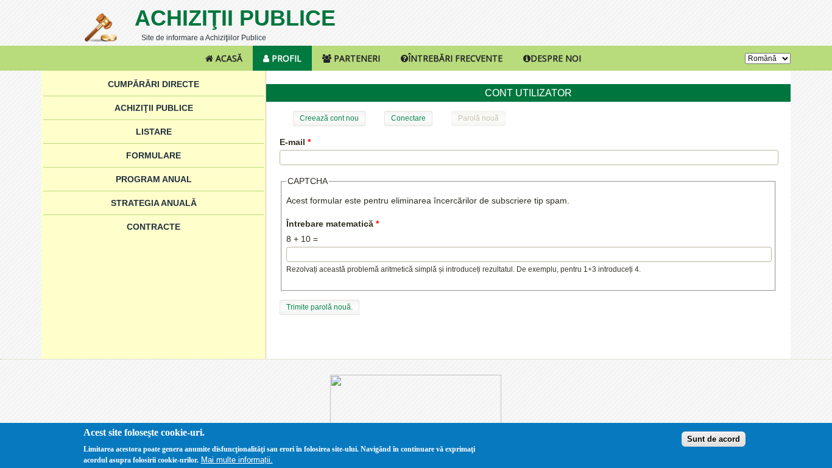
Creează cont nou (329, 118)
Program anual (154, 179)
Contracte (153, 227)
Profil (285, 58)
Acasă (227, 58)
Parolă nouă (482, 118)
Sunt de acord (713, 438)
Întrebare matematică (332, 224)
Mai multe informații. (237, 459)
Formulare (153, 155)
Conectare (408, 118)
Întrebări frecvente (455, 58)
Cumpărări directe (153, 84)
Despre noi (556, 58)
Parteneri (355, 58)
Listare (154, 131)
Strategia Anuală (154, 203)
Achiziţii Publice (235, 17)
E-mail (295, 142)
